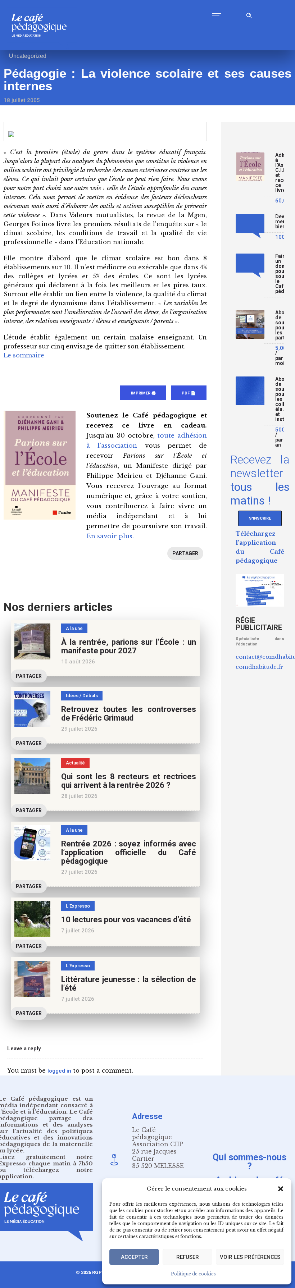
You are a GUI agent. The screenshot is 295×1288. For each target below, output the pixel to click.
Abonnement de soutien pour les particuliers (279, 325)
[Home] (42, 48)
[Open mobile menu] (219, 15)
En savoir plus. (110, 536)
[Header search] (248, 14)
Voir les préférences (250, 1257)
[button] (280, 1188)
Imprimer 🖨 (143, 393)
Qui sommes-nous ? (249, 1161)
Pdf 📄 (189, 393)
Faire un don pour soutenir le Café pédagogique (279, 274)
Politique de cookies (193, 1273)
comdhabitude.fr (259, 666)
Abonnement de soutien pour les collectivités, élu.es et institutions (279, 399)
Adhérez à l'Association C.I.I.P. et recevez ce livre (279, 172)
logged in (59, 1071)
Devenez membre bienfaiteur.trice (279, 221)
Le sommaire (24, 355)
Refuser (187, 1257)
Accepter (134, 1257)
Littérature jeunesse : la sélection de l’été (128, 983)
